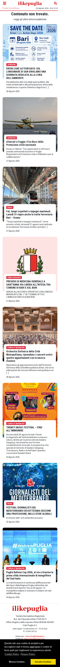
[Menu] (4, 3)
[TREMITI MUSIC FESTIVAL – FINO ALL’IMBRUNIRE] (30, 410)
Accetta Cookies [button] (43, 662)
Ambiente (11, 65)
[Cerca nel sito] (55, 3)
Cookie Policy (12, 654)
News (9, 207)
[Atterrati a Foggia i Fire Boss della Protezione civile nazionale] (30, 124)
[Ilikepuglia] (30, 3)
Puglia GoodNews (11, 8)
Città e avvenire (14, 277)
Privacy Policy (28, 654)
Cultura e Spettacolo (16, 347)
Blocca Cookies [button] (17, 662)
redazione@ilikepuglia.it (35, 636)
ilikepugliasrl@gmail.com (34, 639)
